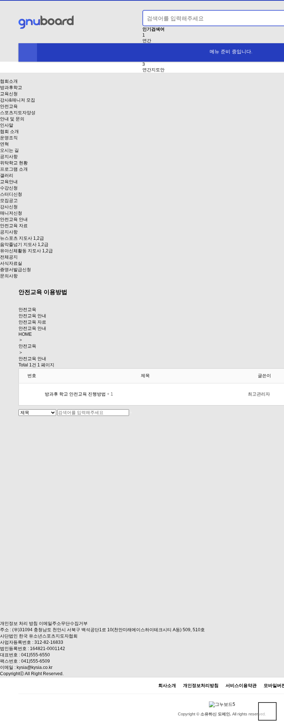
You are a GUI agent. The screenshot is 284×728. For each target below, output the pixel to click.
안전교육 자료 (14, 225)
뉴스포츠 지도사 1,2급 (22, 238)
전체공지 (9, 257)
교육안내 (9, 181)
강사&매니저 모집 (17, 100)
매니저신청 (11, 213)
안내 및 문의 (12, 119)
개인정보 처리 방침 (19, 623)
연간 (146, 40)
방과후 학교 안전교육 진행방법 (76, 394)
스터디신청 (11, 194)
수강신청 (9, 188)
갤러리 (6, 175)
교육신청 (9, 93)
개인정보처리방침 (201, 685)
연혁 (4, 144)
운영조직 (9, 137)
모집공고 (9, 200)
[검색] (131, 412)
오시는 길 (9, 150)
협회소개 (9, 81)
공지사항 (9, 156)
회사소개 (167, 685)
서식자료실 (11, 263)
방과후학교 (11, 87)
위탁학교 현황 (14, 162)
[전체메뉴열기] (27, 52)
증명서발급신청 (15, 269)
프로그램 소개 (14, 169)
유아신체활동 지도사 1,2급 (26, 250)
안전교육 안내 (14, 219)
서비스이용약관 (241, 685)
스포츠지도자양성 (18, 112)
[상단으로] (267, 711)
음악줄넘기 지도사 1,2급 (24, 244)
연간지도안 (153, 69)
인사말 (6, 125)
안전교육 (9, 106)
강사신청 (9, 206)
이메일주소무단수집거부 (63, 623)
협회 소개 (9, 131)
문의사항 (9, 275)
